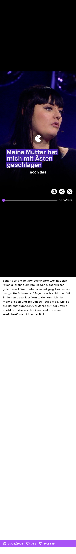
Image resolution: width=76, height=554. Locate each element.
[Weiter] (72, 550)
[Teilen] (62, 191)
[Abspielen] (38, 138)
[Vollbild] (69, 191)
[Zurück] (3, 550)
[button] (38, 138)
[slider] (30, 200)
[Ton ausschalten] (54, 191)
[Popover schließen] (38, 550)
